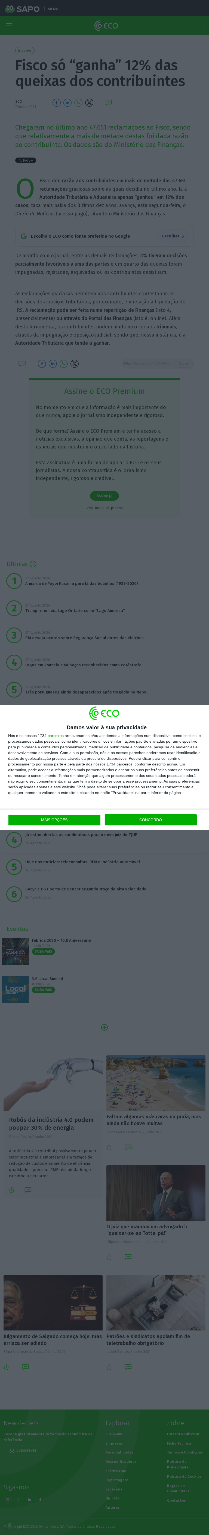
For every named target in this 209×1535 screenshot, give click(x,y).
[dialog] (104, 767)
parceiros (56, 735)
